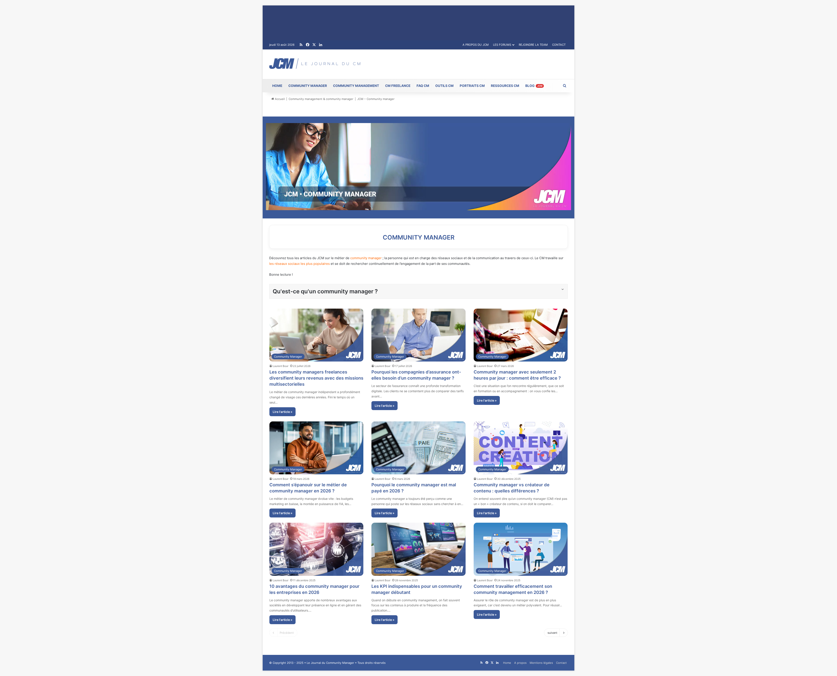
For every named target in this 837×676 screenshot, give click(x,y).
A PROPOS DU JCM (476, 44)
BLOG (533, 86)
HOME (277, 86)
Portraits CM (472, 86)
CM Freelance (397, 86)
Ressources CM (505, 86)
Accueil (279, 99)
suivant (552, 632)
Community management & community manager (321, 99)
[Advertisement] (469, 63)
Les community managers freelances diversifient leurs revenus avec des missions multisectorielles (316, 378)
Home (507, 662)
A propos (520, 662)
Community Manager (307, 86)
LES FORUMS (502, 44)
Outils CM (444, 86)
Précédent (287, 632)
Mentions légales (541, 662)
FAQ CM (423, 86)
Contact (561, 662)
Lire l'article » (282, 412)
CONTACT (559, 44)
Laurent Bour (280, 366)
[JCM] (314, 63)
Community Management (356, 86)
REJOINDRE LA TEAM (533, 44)
